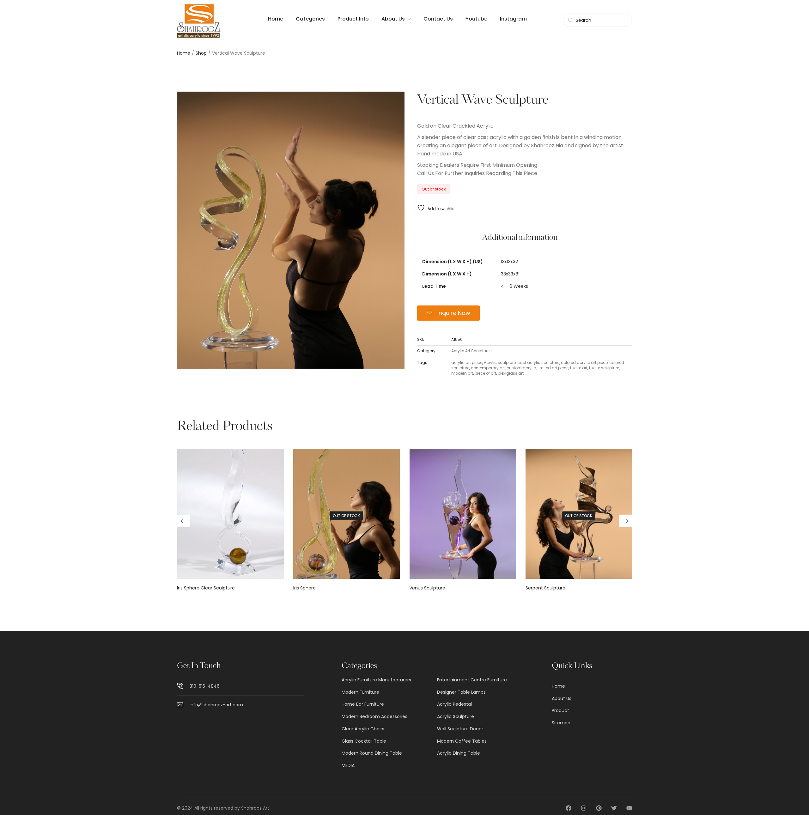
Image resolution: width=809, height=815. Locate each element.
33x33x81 (510, 274)
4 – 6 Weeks (514, 286)
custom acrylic (521, 368)
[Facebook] (568, 808)
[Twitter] (614, 808)
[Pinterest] (599, 808)
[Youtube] (629, 808)
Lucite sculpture (604, 368)
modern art (462, 373)
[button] (183, 521)
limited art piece (553, 368)
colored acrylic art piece (584, 362)
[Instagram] (584, 808)
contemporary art (488, 368)
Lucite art (578, 368)
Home (183, 53)
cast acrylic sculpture (538, 362)
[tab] (520, 241)
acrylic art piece (466, 362)
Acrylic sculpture (500, 362)
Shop (201, 53)
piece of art (485, 373)
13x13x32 (509, 261)
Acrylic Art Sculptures (471, 350)
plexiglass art (511, 373)
